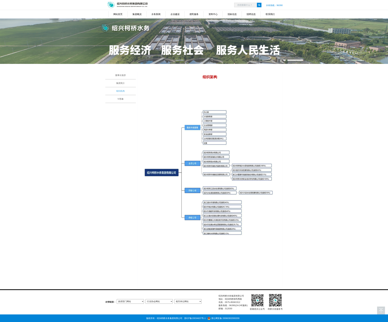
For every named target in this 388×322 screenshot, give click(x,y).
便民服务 (194, 14)
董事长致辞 (120, 75)
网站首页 (117, 14)
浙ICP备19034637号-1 (195, 318)
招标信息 (232, 14)
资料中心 (213, 14)
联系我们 (270, 14)
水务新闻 (156, 14)
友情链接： (110, 302)
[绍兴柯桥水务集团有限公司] (128, 5)
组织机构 (120, 91)
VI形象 (120, 99)
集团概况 (137, 14)
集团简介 (120, 83)
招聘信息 (251, 14)
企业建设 (175, 14)
